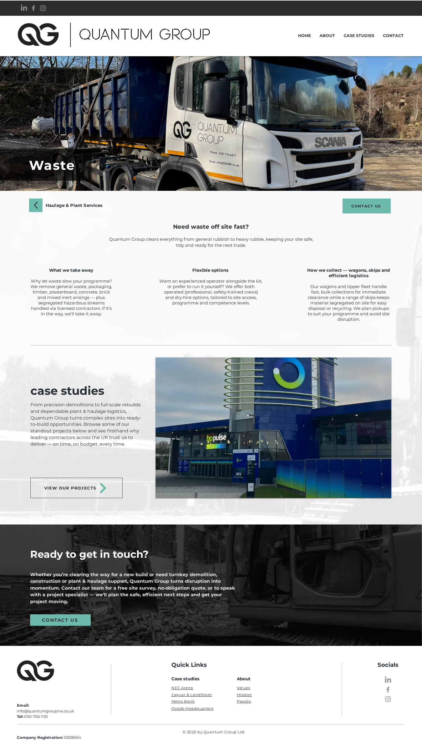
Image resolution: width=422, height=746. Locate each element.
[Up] (35, 205)
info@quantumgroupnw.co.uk (45, 711)
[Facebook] (33, 8)
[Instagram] (43, 8)
